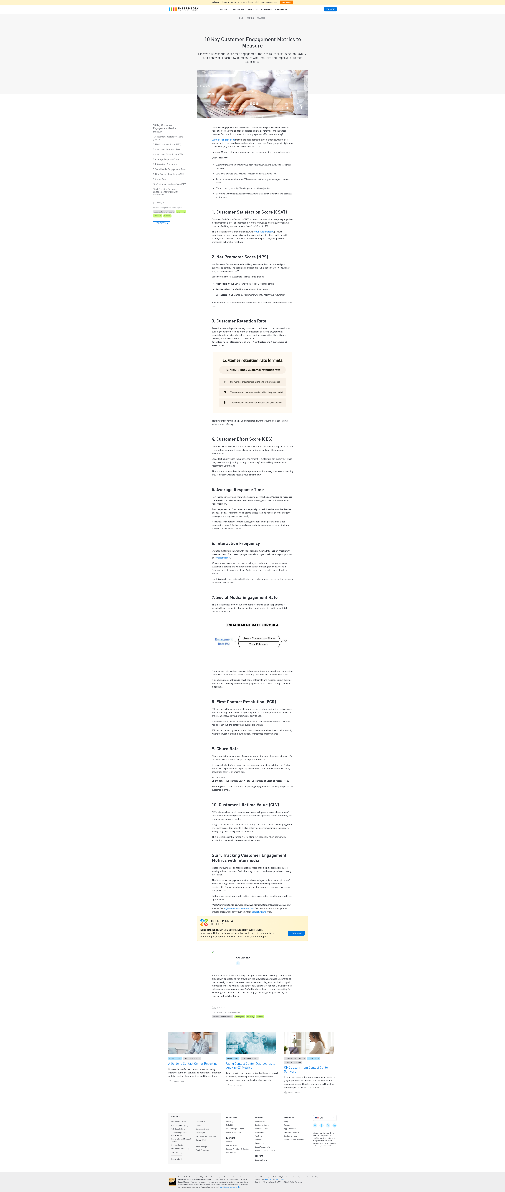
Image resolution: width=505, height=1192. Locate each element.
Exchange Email (202, 1129)
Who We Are (260, 1121)
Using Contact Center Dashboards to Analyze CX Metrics (250, 1065)
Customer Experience (192, 1058)
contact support (222, 557)
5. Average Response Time (166, 159)
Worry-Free (231, 1117)
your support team (263, 231)
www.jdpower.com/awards (229, 1187)
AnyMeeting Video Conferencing (178, 1133)
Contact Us (161, 223)
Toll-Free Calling (178, 1129)
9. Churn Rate (159, 179)
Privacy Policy (279, 1179)
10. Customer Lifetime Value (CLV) (169, 184)
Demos (287, 1125)
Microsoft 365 (201, 1121)
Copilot (198, 1125)
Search (261, 18)
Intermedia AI (176, 1159)
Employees (181, 212)
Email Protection (202, 1150)
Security (229, 1121)
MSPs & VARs (231, 1145)
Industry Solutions (233, 1132)
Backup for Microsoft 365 (206, 1136)
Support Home (261, 1160)
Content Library (290, 1136)
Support (167, 216)
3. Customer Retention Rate (166, 149)
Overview (229, 1141)
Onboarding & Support (235, 1128)
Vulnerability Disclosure (265, 1150)
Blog (286, 1121)
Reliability (157, 216)
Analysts (258, 1136)
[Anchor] (290, 211)
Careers (258, 1139)
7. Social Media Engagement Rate (169, 169)
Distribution (231, 1152)
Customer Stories (262, 1125)
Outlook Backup (202, 1140)
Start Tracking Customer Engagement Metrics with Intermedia (165, 192)
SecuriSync (200, 1132)
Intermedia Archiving (180, 1148)
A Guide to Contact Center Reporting (192, 1063)
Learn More (286, 2)
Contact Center (175, 1058)
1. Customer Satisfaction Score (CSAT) (168, 138)
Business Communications (164, 212)
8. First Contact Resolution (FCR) (168, 174)
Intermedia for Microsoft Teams (181, 1140)
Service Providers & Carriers (237, 1149)
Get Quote (330, 9)
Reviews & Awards (291, 1132)
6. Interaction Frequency (165, 164)
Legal (266, 1179)
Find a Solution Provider (294, 1139)
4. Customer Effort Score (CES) (168, 154)
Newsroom (259, 1132)
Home (241, 18)
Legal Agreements (262, 1147)
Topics (250, 18)
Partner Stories (261, 1128)
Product (224, 9)
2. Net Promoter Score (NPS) (167, 144)
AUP (271, 1179)
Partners (266, 9)
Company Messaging (179, 1125)
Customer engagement (223, 139)
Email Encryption (202, 1146)
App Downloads (290, 1128)
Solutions (238, 9)
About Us (252, 9)
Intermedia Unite (178, 1121)
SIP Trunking (176, 1152)
